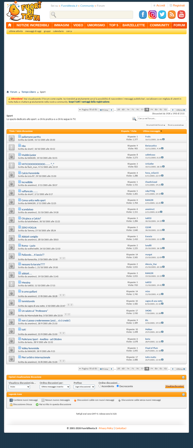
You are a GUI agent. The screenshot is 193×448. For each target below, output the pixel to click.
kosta (30, 342)
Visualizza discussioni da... (22, 383)
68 (123, 109)
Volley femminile (30, 348)
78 (147, 109)
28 (118, 109)
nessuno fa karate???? (33, 264)
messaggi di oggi (33, 31)
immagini (61, 25)
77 (142, 109)
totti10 (31, 286)
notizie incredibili (33, 25)
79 (151, 109)
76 (137, 109)
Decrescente (126, 386)
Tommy (31, 231)
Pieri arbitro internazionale (36, 357)
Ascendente (107, 386)
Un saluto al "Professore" (35, 311)
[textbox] (161, 118)
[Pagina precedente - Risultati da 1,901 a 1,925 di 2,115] (111, 110)
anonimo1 (32, 185)
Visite (133, 131)
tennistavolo (28, 301)
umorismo (96, 25)
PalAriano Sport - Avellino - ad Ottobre (42, 339)
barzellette (134, 25)
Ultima (179, 110)
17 (137, 311)
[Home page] (10, 25)
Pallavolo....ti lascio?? (33, 255)
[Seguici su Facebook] (142, 18)
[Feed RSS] (171, 18)
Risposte (125, 131)
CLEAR (30, 140)
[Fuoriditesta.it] (24, 10)
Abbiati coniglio (30, 236)
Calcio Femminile (30, 173)
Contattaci (120, 428)
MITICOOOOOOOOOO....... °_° (38, 164)
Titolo (12, 131)
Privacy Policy (106, 428)
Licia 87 (31, 176)
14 (137, 255)
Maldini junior (29, 155)
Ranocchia (32, 259)
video (78, 25)
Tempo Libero (28, 92)
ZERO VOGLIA (29, 227)
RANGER (32, 158)
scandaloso (27, 209)
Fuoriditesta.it (69, 5)
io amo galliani (29, 291)
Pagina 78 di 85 (89, 109)
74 (128, 109)
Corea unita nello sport (34, 200)
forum (179, 25)
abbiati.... (27, 273)
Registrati (179, 5)
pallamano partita (31, 137)
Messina (26, 282)
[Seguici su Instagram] (152, 18)
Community (87, 5)
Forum (13, 92)
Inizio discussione (25, 131)
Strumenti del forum (154, 125)
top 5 (113, 25)
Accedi (160, 5)
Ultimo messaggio (151, 131)
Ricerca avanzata (175, 125)
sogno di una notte (36, 306)
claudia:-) (32, 267)
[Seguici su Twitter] (162, 18)
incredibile (27, 182)
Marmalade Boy (35, 316)
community (159, 25)
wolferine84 (33, 249)
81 (161, 109)
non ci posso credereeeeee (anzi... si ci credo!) (46, 320)
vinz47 (30, 149)
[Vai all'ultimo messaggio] (163, 140)
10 (137, 301)
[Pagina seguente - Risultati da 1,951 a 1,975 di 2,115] (172, 110)
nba (24, 146)
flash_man (32, 167)
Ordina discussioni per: (51, 383)
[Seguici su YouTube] (181, 18)
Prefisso (78, 383)
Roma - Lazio (28, 246)
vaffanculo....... (30, 191)
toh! (24, 329)
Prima (105, 110)
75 (132, 109)
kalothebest (33, 222)
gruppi (47, 31)
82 (165, 109)
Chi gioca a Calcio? (31, 218)
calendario (58, 31)
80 (156, 109)
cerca (69, 31)
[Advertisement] (96, 63)
